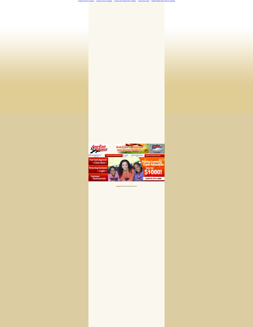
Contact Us (115, 183)
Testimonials (132, 183)
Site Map (139, 183)
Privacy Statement (123, 183)
